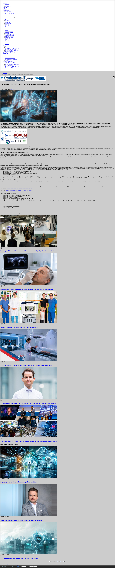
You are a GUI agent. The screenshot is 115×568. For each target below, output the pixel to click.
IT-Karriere (7, 33)
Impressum (3, 565)
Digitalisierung (8, 40)
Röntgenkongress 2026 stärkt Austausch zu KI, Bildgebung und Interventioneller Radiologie (28, 441)
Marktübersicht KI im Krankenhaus (12, 50)
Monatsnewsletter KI (9, 51)
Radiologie (7, 24)
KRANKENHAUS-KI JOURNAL (12, 48)
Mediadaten (5, 7)
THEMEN (5, 19)
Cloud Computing (8, 27)
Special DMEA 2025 (9, 32)
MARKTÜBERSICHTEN (8, 61)
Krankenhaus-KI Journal (10, 58)
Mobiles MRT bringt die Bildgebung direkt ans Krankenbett (19, 327)
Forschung (7, 28)
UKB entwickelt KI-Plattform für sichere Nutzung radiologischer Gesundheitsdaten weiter (28, 403)
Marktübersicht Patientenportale (11, 67)
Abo (4, 8)
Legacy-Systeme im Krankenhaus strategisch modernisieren (18, 482)
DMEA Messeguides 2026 (10, 65)
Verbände (7, 44)
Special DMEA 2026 (9, 31)
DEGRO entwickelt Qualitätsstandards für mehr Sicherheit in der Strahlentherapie (26, 365)
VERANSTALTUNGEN (8, 68)
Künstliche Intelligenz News (10, 49)
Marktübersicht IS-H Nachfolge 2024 (12, 66)
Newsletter (5, 9)
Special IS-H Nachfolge (9, 35)
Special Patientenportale (9, 34)
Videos (6, 39)
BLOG (4, 69)
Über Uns (5, 3)
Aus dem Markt (8, 38)
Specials (6, 60)
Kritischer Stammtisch (9, 15)
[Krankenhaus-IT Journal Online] (8, 0)
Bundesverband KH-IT (9, 13)
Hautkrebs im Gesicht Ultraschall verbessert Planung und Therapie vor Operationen (26, 289)
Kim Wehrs (13, 89)
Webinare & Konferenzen (10, 43)
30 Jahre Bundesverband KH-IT (9, 52)
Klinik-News (7, 25)
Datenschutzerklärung (12, 565)
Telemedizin (7, 22)
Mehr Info (18, 566)
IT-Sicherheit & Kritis (9, 37)
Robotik (6, 30)
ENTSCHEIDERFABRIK (10, 14)
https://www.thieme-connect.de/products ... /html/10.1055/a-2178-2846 (20, 188)
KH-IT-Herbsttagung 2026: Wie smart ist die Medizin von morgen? (21, 520)
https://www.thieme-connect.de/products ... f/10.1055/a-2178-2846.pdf (19, 190)
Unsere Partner (6, 10)
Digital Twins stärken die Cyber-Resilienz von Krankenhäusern (19, 558)
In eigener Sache (8, 6)
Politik (6, 26)
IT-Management (8, 23)
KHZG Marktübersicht (9, 36)
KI (3, 45)
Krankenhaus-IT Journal (9, 57)
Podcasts (7, 41)
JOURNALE (5, 53)
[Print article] (114, 210)
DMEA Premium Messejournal (11, 59)
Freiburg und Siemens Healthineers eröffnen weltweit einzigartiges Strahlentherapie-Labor (28, 251)
